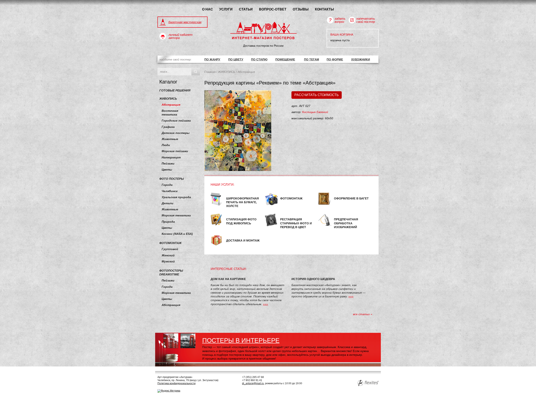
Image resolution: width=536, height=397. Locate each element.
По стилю (259, 59)
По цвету (235, 59)
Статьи (246, 9)
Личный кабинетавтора (181, 36)
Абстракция (171, 104)
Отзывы (301, 9)
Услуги (226, 9)
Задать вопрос (340, 20)
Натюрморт (171, 157)
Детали (167, 203)
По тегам (311, 59)
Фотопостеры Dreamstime (171, 272)
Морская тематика (176, 215)
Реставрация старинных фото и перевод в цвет (296, 223)
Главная (209, 71)
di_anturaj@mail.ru (253, 383)
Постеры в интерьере (241, 340)
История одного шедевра (313, 279)
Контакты (324, 9)
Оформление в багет (351, 198)
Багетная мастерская (184, 22)
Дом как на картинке (228, 279)
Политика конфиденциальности (176, 383)
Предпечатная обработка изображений (346, 223)
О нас (207, 9)
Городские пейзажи (176, 120)
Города (167, 184)
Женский (168, 255)
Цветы (167, 169)
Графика (168, 126)
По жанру (212, 59)
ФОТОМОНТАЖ (170, 243)
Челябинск (170, 191)
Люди (166, 145)
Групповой (170, 249)
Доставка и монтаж (243, 240)
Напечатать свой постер (365, 20)
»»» (265, 304)
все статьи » (362, 314)
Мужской (168, 261)
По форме (335, 59)
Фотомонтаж (291, 198)
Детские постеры (175, 133)
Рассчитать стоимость (316, 95)
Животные (170, 139)
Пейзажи (168, 163)
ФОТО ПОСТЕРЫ (171, 178)
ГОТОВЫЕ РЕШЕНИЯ (174, 90)
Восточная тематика (170, 112)
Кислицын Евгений (315, 112)
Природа (168, 221)
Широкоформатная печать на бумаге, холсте (242, 202)
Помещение (285, 59)
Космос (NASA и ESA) (177, 233)
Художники (360, 59)
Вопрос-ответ (272, 9)
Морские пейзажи (175, 151)
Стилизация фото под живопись (241, 221)
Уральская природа (176, 197)
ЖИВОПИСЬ (168, 98)
